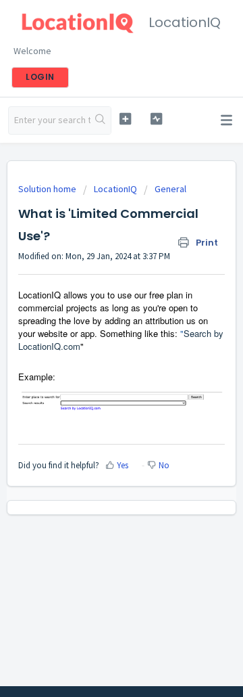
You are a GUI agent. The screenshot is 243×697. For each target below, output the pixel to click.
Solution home (48, 189)
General (170, 189)
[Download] (96, 339)
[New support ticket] (125, 119)
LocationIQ (115, 189)
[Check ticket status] (156, 119)
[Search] (100, 120)
